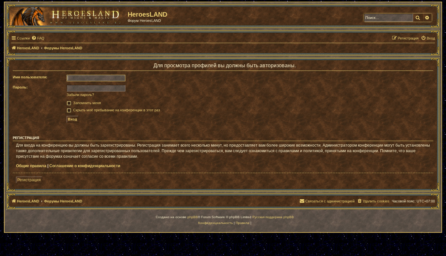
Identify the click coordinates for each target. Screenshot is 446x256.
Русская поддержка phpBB (273, 217)
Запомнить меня (87, 103)
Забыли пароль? (80, 95)
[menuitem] (37, 38)
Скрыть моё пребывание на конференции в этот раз (116, 110)
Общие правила (31, 166)
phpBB (192, 217)
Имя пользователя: (30, 77)
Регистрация (29, 180)
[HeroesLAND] (67, 15)
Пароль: (20, 87)
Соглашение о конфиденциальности (84, 166)
